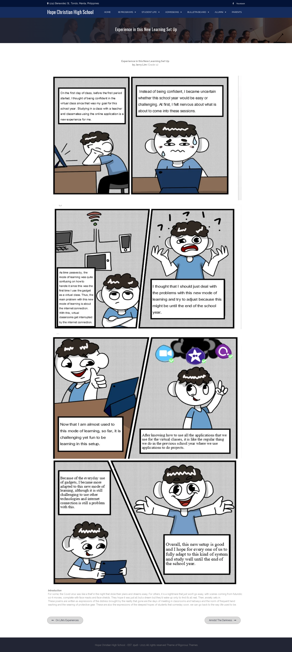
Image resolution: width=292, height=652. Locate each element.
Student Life (149, 12)
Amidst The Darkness (220, 620)
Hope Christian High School (70, 11)
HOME (107, 12)
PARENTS (237, 12)
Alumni (219, 12)
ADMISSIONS (172, 12)
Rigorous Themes (188, 645)
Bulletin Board (196, 12)
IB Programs (125, 12)
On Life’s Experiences (67, 620)
